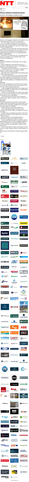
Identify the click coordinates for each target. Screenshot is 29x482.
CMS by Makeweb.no (14, 480)
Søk (26, 7)
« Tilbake (2, 136)
